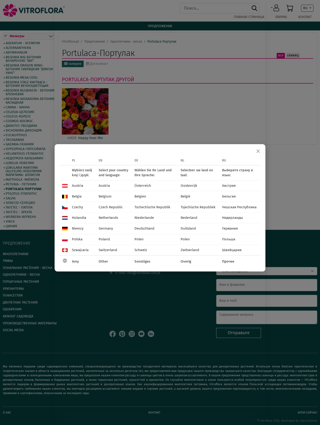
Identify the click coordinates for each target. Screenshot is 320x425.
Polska (77, 239)
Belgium (105, 196)
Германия (230, 228)
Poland (104, 239)
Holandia (79, 218)
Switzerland (108, 250)
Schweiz (140, 250)
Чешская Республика (239, 207)
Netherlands (108, 218)
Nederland (189, 218)
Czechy (77, 207)
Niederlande (144, 218)
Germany (106, 228)
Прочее (228, 261)
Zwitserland (190, 250)
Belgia (77, 196)
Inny (75, 261)
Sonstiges (142, 261)
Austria (77, 185)
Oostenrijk (189, 185)
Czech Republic (111, 207)
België (185, 196)
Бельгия (229, 196)
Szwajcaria (80, 250)
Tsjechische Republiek (198, 207)
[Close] (258, 151)
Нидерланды (232, 218)
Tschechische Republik (152, 207)
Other (103, 261)
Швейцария (232, 250)
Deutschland (144, 228)
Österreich (142, 185)
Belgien (140, 196)
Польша (228, 239)
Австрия (229, 185)
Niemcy (77, 228)
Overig (186, 261)
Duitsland (188, 228)
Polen (139, 239)
